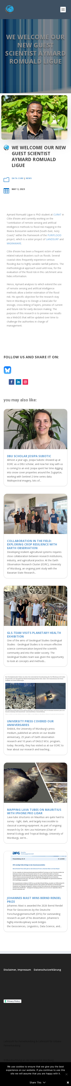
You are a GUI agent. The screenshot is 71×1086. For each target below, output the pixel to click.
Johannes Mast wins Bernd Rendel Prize (34, 900)
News (29, 178)
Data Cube (18, 178)
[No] (66, 1074)
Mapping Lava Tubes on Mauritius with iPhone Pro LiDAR (34, 811)
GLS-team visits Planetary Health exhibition (34, 634)
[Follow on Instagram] (25, 382)
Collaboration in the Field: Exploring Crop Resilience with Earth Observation (32, 544)
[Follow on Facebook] (11, 382)
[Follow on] (32, 382)
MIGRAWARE (14, 243)
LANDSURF (52, 239)
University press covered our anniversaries (30, 723)
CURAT (57, 214)
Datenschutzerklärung (47, 969)
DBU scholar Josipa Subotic (29, 456)
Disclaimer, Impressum (17, 969)
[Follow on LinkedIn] (18, 382)
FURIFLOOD (54, 235)
